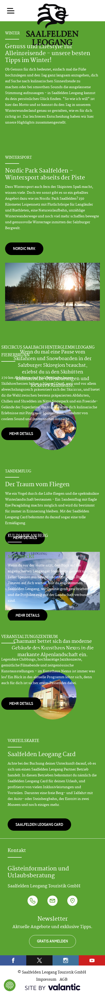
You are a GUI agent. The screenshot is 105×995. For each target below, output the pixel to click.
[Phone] (32, 903)
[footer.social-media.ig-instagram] (65, 960)
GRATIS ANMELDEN (52, 941)
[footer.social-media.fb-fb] (13, 960)
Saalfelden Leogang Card (39, 824)
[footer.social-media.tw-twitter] (39, 960)
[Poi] (72, 903)
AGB (64, 980)
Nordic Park (24, 248)
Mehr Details (21, 433)
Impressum (46, 980)
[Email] (52, 903)
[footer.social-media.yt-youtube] (92, 960)
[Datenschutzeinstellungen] (10, 985)
